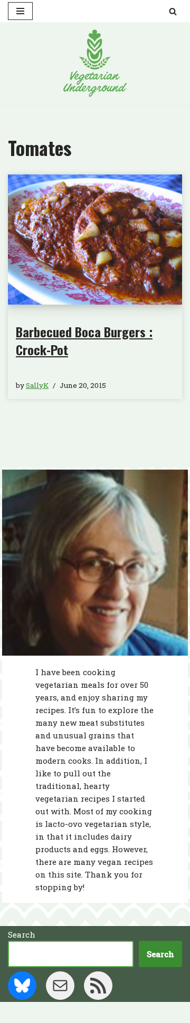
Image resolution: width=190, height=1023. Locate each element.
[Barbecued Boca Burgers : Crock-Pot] (95, 239)
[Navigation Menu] (20, 11)
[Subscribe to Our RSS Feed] (98, 985)
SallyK (37, 385)
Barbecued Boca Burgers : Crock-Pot (84, 340)
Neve (47, 1012)
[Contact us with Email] (60, 985)
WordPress (131, 1012)
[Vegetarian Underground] (95, 63)
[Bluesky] (22, 985)
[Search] (173, 11)
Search (21, 934)
